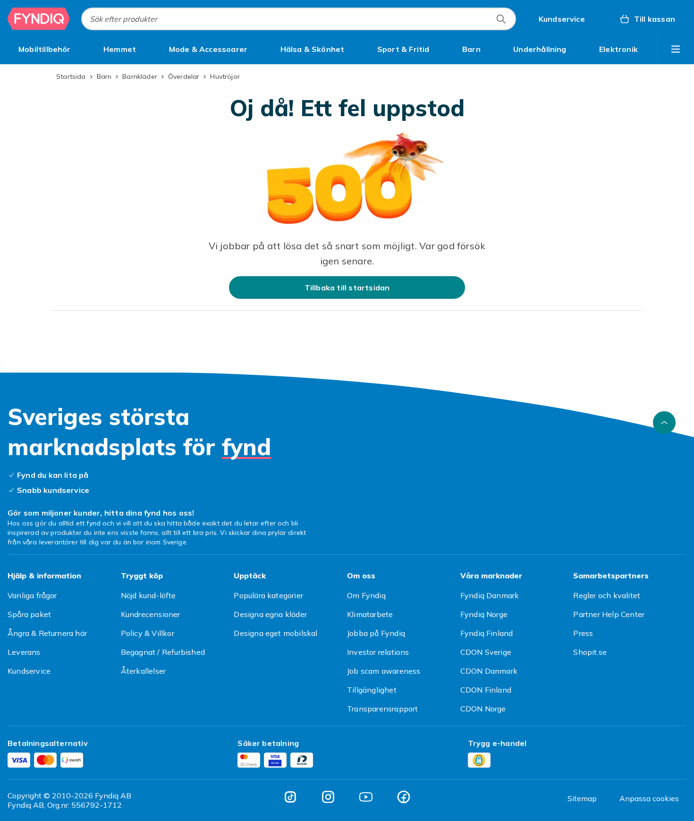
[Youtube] (366, 796)
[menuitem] (44, 49)
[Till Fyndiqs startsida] (39, 19)
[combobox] (298, 19)
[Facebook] (404, 796)
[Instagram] (328, 796)
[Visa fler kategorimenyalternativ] (675, 49)
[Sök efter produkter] (501, 19)
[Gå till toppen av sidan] (664, 422)
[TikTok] (290, 796)
